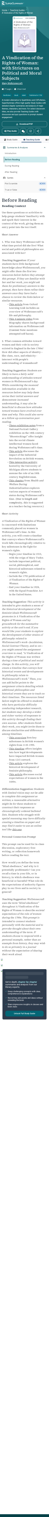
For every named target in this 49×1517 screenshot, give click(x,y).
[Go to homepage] (13, 3)
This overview (17, 737)
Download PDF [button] (26, 124)
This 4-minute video (20, 319)
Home (4, 10)
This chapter (16, 480)
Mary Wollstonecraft (12, 83)
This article (15, 304)
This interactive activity (23, 462)
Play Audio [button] (12, 131)
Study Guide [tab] (12, 140)
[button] (23, 131)
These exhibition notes (22, 425)
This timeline (16, 748)
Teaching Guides (17, 10)
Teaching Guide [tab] (33, 140)
